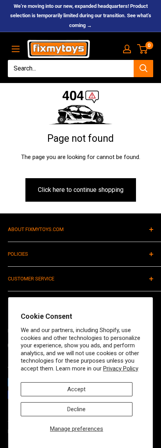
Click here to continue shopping (80, 189)
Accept (76, 389)
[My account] (127, 49)
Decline (76, 409)
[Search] (143, 68)
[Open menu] (16, 49)
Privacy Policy (120, 368)
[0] (143, 49)
